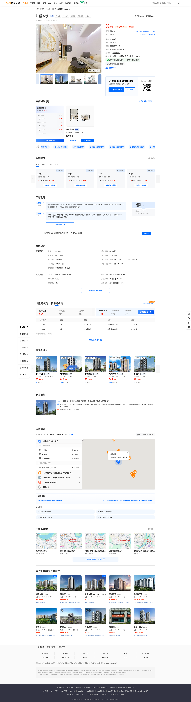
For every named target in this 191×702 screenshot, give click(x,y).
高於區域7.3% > (121, 27)
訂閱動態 (147, 233)
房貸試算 (152, 34)
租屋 (38, 3)
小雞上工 (104, 694)
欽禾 (125, 653)
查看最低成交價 (145, 312)
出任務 (96, 694)
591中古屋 (54, 691)
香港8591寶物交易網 (141, 691)
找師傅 (112, 694)
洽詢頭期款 (87, 140)
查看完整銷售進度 (49, 140)
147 (137, 382)
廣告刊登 (78, 687)
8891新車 (70, 694)
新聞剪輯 (87, 687)
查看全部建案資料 (95, 290)
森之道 (146, 657)
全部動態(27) (60, 224)
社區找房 (68, 3)
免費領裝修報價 (146, 101)
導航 (70, 434)
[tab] (37, 164)
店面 (50, 3)
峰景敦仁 (85, 657)
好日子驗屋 (120, 694)
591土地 (72, 691)
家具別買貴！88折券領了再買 (146, 31)
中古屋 (32, 3)
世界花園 (65, 653)
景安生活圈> (116, 53)
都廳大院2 (105, 657)
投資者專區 (60, 687)
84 (39, 382)
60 (88, 382)
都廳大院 (105, 653)
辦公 (55, 3)
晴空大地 (85, 653)
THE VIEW (45, 657)
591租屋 (45, 691)
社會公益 (95, 687)
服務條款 (112, 687)
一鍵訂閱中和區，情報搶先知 (95, 559)
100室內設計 (112, 691)
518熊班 (88, 694)
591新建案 (64, 691)
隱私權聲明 (121, 687)
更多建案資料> (110, 68)
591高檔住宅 (101, 691)
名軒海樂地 (65, 657)
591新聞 (80, 691)
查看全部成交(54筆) (95, 340)
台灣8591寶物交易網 (125, 691)
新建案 (25, 3)
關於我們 (70, 687)
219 (113, 382)
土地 (44, 3)
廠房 (61, 3)
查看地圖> (137, 56)
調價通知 (143, 34)
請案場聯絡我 (117, 90)
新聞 (85, 3)
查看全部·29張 (93, 70)
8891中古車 (79, 694)
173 (64, 382)
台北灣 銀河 (145, 653)
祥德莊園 (45, 653)
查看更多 (150, 529)
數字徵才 (131, 687)
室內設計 (77, 3)
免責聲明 (104, 687)
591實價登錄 (90, 691)
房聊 (131, 89)
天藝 (125, 657)
